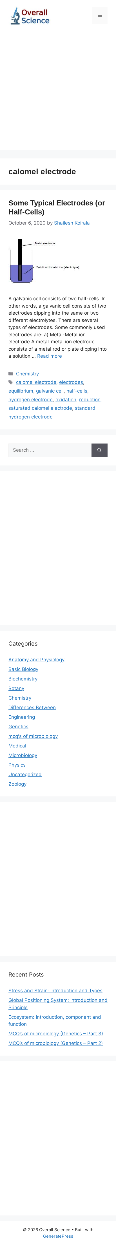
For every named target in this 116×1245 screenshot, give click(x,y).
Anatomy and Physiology (36, 659)
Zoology (17, 784)
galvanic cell (50, 391)
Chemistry (27, 374)
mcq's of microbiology (33, 736)
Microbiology (22, 755)
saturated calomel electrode (40, 408)
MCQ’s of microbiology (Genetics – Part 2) (55, 1043)
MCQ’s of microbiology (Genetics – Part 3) (55, 1033)
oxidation (65, 399)
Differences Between (32, 707)
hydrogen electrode (30, 399)
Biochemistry (22, 679)
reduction (90, 399)
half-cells (76, 391)
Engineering (21, 717)
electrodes (71, 382)
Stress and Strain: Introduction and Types (55, 990)
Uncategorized (25, 774)
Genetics (18, 726)
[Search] (100, 450)
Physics (17, 765)
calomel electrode (36, 382)
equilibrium (20, 391)
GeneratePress (58, 1236)
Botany (16, 688)
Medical (17, 746)
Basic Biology (23, 669)
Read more (49, 356)
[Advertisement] (58, 92)
